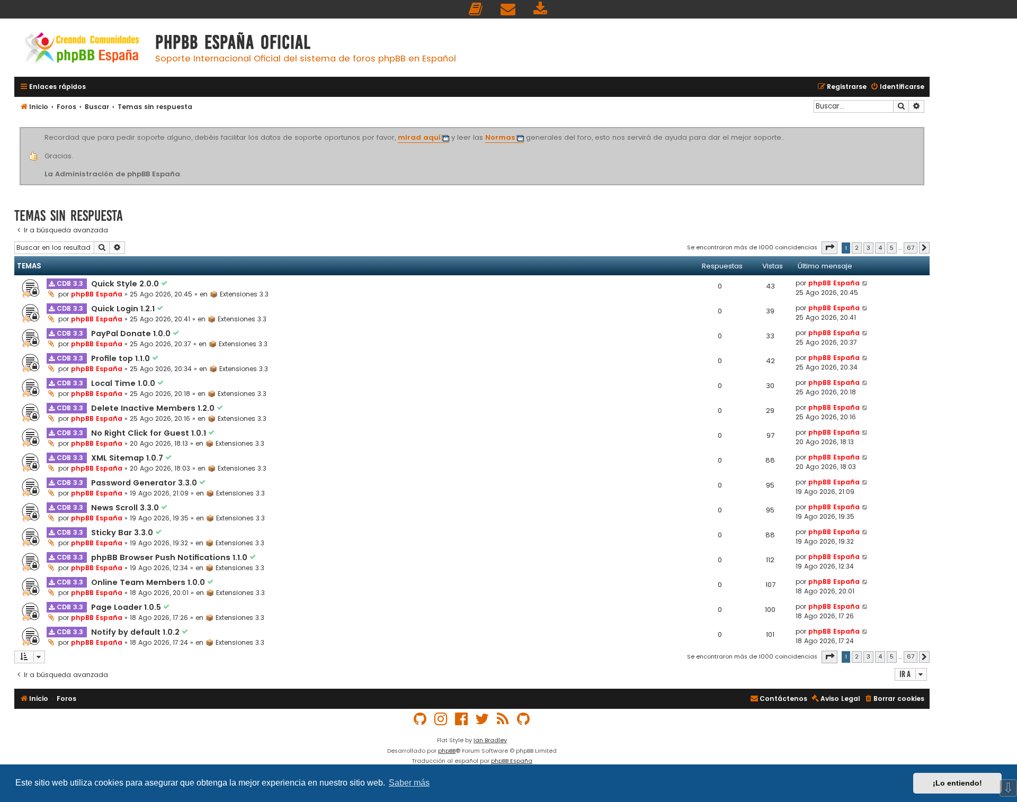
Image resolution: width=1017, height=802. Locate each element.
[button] (829, 247)
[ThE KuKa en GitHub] (523, 719)
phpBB (447, 750)
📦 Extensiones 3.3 (239, 294)
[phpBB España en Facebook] (461, 719)
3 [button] (868, 248)
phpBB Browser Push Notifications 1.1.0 (170, 557)
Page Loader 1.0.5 (127, 607)
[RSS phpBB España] (503, 719)
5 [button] (892, 248)
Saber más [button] (409, 782)
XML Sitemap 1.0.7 (128, 458)
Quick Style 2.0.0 (126, 283)
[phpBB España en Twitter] (482, 719)
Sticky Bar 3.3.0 (123, 532)
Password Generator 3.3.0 (145, 482)
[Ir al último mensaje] (865, 283)
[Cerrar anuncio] (922, 129)
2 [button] (857, 248)
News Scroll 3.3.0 (126, 507)
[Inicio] (82, 49)
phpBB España (96, 294)
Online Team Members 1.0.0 (149, 582)
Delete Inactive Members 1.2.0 (154, 408)
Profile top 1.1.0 (121, 358)
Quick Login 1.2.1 (124, 308)
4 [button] (880, 248)
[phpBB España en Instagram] (441, 719)
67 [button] (910, 248)
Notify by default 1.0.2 (136, 632)
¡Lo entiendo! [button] (957, 783)
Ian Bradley (490, 740)
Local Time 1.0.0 (124, 383)
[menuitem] (476, 9)
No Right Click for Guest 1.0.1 (149, 433)
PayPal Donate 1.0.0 (132, 333)
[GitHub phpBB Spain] (420, 719)
